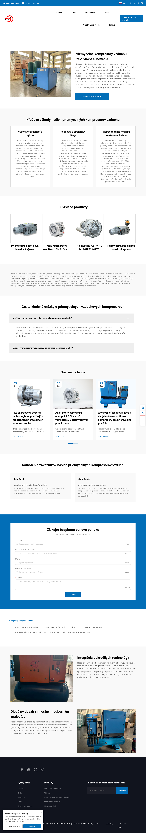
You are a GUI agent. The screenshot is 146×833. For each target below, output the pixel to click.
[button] (70, 443)
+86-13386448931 (13, 3)
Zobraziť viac (18, 436)
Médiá (106, 12)
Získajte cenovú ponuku (129, 18)
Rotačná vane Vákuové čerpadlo (57, 797)
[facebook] (131, 3)
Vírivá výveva (49, 793)
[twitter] (134, 3)
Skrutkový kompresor (52, 789)
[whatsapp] (142, 412)
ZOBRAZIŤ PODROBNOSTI (25, 228)
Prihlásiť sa (122, 790)
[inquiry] (142, 423)
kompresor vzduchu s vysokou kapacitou (70, 632)
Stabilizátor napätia (52, 802)
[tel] (142, 407)
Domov (59, 12)
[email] (142, 418)
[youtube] (138, 3)
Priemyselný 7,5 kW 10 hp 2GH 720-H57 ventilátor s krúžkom (89, 247)
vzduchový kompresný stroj (27, 627)
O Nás (73, 12)
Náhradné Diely (50, 806)
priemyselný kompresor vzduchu (30, 632)
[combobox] (20, 553)
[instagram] (142, 3)
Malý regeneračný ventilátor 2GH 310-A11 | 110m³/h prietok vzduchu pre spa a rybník (57, 247)
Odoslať (73, 595)
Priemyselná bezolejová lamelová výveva (25, 247)
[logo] (13, 18)
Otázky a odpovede (91, 25)
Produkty (89, 12)
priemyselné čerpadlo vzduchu (60, 627)
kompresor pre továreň (91, 627)
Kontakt (112, 25)
